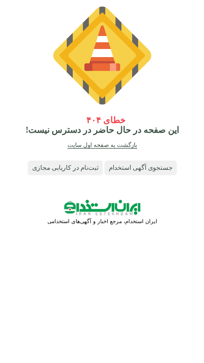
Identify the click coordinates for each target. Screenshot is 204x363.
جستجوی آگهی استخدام (140, 167)
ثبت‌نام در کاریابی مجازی (65, 167)
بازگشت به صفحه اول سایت (102, 144)
